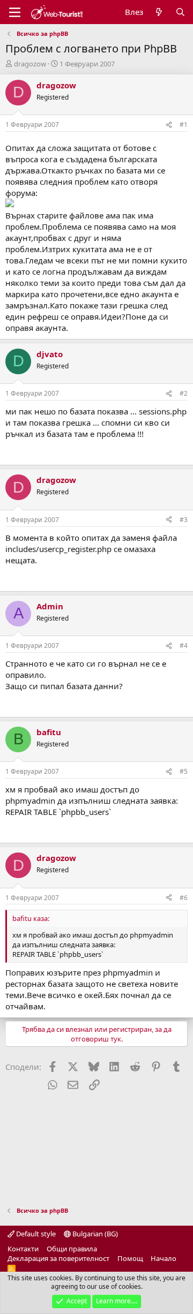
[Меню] (14, 12)
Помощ (130, 1258)
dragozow (30, 64)
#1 (184, 124)
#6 (184, 897)
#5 (184, 771)
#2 (184, 393)
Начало (163, 1258)
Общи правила (72, 1248)
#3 (184, 519)
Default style (35, 1234)
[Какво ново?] (159, 12)
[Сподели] (169, 125)
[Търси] (180, 12)
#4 (184, 645)
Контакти (23, 1248)
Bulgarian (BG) (94, 1234)
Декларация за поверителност (58, 1258)
